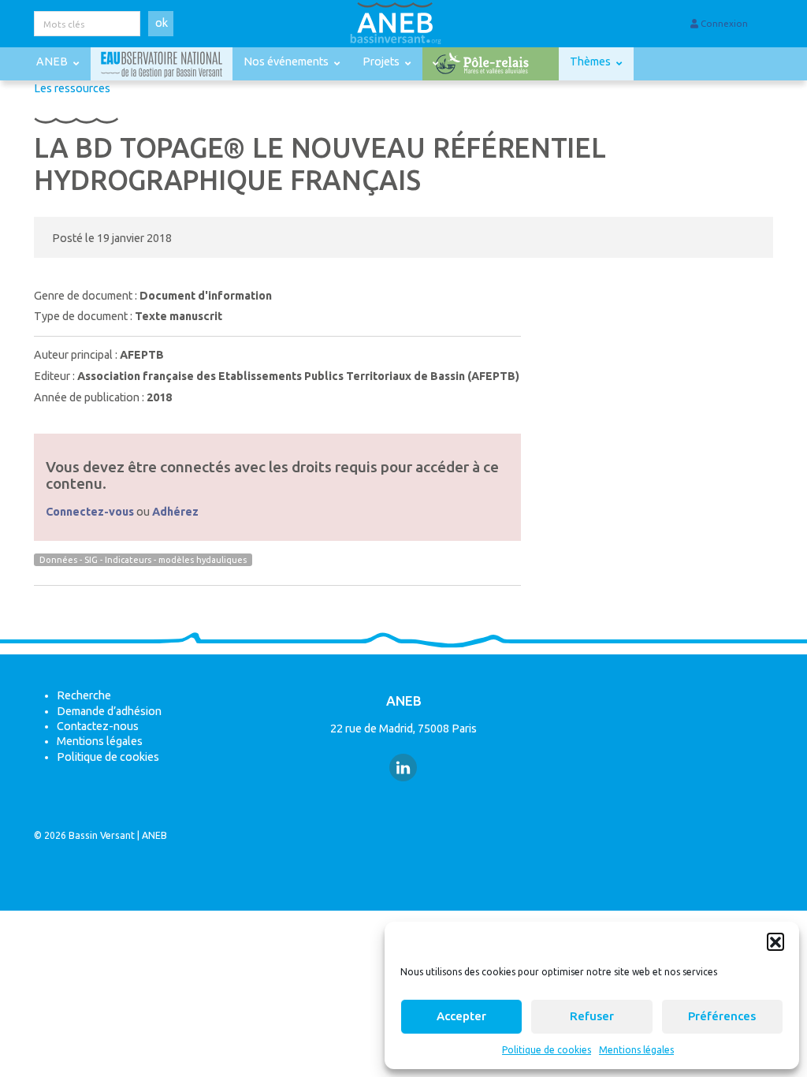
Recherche (84, 695)
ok (161, 23)
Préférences (722, 1016)
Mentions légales (636, 1050)
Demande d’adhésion (109, 711)
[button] (775, 941)
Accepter (461, 1016)
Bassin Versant (102, 835)
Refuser (592, 1016)
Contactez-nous (98, 726)
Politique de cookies (546, 1050)
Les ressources (72, 88)
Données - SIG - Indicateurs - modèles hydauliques (143, 560)
